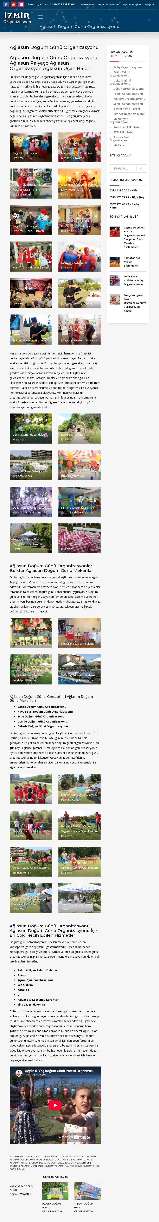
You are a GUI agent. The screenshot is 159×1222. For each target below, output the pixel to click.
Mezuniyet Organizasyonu (120, 120)
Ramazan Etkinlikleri (127, 127)
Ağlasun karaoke (83, 1160)
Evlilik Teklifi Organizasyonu (120, 73)
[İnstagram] (21, 4)
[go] (141, 169)
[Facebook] (6, 4)
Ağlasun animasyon (21, 1156)
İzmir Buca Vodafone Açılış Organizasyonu (133, 280)
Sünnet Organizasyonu (129, 114)
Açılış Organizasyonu (127, 67)
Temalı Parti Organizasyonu (120, 138)
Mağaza (149, 4)
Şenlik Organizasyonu (128, 104)
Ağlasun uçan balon (32, 1166)
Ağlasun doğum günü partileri (54, 1160)
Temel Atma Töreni (126, 109)
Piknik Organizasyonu (128, 94)
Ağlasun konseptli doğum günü (28, 1163)
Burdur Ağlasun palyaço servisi (63, 1166)
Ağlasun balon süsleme (47, 1156)
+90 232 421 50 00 (63, 4)
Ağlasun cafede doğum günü (79, 1156)
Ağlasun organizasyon (61, 1163)
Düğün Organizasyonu (128, 88)
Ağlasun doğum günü (22, 1160)
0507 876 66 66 (119, 204)
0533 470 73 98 (119, 197)
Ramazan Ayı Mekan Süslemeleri (132, 261)
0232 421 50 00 (119, 190)
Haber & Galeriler (108, 4)
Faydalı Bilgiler (132, 4)
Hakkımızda (87, 4)
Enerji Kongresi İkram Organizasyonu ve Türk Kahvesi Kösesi (135, 302)
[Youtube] (13, 4)
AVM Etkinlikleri (124, 132)
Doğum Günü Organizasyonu (120, 82)
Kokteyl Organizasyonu (129, 99)
